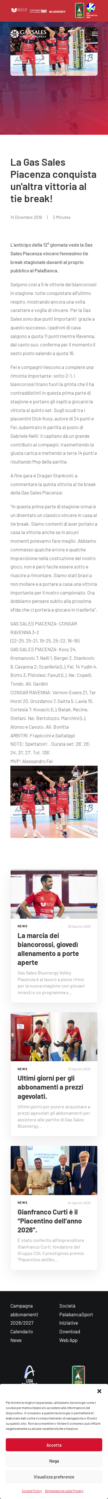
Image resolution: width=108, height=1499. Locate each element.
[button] (99, 1391)
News (16, 1340)
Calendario (21, 1331)
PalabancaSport (76, 1314)
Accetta (54, 1445)
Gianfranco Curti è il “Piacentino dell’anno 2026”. (50, 1221)
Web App (68, 1340)
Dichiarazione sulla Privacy (64, 1491)
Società (67, 1305)
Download (69, 1331)
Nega (54, 1460)
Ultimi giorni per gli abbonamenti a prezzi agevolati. (50, 1087)
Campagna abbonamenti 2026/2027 (24, 1314)
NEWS (23, 926)
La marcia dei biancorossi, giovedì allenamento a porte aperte (48, 949)
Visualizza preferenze (54, 1476)
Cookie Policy (32, 1491)
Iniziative (68, 1323)
